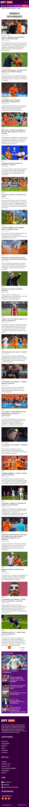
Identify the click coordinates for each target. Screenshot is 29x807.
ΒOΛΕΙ (11, 675)
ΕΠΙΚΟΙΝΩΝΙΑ (5, 770)
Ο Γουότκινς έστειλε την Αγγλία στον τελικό (13, 195)
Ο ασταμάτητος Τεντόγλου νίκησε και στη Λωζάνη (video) (18, 687)
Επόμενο (2, 650)
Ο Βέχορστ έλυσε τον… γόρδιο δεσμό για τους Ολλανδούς (13, 633)
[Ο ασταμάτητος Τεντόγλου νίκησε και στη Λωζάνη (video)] (5, 686)
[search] (27, 2)
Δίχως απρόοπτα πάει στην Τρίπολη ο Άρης (18, 693)
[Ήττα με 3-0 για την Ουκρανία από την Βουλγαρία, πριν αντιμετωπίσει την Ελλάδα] (5, 708)
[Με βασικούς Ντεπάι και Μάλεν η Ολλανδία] (14, 278)
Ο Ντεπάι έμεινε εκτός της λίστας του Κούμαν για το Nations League (14, 71)
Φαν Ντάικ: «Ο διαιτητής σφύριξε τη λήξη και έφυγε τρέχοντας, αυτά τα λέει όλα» (13, 131)
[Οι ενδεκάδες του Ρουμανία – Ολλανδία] (14, 434)
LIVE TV (4, 6)
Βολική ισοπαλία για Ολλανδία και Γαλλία (12, 570)
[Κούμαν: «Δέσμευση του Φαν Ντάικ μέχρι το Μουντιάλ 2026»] (14, 27)
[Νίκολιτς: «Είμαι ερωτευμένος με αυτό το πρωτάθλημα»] (5, 701)
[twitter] (9, 798)
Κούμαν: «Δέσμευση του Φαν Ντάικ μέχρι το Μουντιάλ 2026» (13, 38)
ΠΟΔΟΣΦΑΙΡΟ (4, 98)
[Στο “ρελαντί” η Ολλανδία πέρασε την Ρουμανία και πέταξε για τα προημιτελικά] (14, 401)
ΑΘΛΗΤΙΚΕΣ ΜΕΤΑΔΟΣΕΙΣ (11, 787)
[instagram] (6, 798)
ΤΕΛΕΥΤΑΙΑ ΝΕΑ (7, 653)
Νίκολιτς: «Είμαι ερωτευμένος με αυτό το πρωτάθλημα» (17, 701)
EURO (2, 128)
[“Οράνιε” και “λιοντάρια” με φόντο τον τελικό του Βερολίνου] (14, 308)
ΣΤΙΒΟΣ (12, 684)
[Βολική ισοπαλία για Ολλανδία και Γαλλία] (14, 559)
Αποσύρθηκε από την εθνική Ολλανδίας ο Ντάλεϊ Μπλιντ (11, 101)
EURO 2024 (4, 741)
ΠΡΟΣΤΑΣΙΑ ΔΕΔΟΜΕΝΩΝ (8, 768)
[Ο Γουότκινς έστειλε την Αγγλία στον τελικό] (14, 184)
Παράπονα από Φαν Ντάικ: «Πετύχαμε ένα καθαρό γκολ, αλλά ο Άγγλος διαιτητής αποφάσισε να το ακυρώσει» (14, 537)
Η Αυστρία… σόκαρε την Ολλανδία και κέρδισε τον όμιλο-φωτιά (13, 504)
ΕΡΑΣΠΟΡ (10, 6)
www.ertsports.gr (6, 805)
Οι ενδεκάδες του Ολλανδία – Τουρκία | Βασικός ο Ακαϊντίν (14, 382)
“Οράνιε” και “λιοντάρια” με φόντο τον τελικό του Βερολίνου (14, 319)
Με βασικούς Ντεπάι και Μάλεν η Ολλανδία (12, 289)
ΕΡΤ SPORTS (7, 782)
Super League (13, 691)
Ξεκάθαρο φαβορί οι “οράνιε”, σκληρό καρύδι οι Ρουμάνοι (14, 474)
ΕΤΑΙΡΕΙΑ (3, 762)
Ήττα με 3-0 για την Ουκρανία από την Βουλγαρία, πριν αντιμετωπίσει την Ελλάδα (18, 710)
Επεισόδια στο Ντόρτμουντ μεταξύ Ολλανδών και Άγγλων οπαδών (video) (14, 258)
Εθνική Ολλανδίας (11, 8)
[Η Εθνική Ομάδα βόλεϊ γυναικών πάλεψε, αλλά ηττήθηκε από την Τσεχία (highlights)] (5, 678)
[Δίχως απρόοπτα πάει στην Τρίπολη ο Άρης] (5, 693)
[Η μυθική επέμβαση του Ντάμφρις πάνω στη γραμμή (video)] (14, 217)
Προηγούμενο (2, 647)
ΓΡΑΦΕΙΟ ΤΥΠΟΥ (6, 764)
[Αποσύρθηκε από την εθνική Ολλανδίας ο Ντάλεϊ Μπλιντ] (14, 89)
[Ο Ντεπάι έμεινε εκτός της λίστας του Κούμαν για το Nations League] (14, 59)
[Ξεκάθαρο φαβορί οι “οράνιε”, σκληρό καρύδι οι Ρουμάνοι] (14, 463)
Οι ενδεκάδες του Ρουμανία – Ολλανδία (14, 445)
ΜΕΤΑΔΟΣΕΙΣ (18, 6)
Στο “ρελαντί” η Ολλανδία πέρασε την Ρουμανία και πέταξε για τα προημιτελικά (13, 413)
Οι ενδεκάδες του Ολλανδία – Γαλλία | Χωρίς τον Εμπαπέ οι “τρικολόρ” (13, 600)
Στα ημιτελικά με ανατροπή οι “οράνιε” (14, 352)
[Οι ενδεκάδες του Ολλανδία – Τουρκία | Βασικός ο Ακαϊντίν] (14, 371)
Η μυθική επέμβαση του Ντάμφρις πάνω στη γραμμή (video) (12, 228)
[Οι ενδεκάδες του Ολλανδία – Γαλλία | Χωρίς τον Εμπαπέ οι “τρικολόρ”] (14, 589)
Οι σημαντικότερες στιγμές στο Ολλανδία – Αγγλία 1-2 (12, 164)
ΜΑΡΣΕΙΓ (5, 669)
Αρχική (3, 8)
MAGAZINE (4, 750)
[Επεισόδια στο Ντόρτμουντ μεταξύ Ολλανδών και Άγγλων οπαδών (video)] (14, 247)
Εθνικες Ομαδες (5, 35)
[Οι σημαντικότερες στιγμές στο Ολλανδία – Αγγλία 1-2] (14, 153)
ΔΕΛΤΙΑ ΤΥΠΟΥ (5, 766)
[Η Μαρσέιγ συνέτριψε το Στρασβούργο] (14, 662)
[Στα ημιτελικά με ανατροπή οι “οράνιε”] (14, 341)
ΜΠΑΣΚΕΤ (4, 746)
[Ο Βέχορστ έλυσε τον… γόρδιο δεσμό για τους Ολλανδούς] (14, 622)
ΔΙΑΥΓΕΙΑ (3, 773)
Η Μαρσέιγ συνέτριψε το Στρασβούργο (10, 671)
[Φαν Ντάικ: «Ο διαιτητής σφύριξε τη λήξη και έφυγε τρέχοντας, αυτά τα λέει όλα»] (14, 119)
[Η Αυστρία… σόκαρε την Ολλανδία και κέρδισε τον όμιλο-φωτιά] (14, 493)
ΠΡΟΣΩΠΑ (4, 752)
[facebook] (2, 798)
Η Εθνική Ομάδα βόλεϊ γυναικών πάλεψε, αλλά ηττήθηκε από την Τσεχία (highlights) (17, 679)
